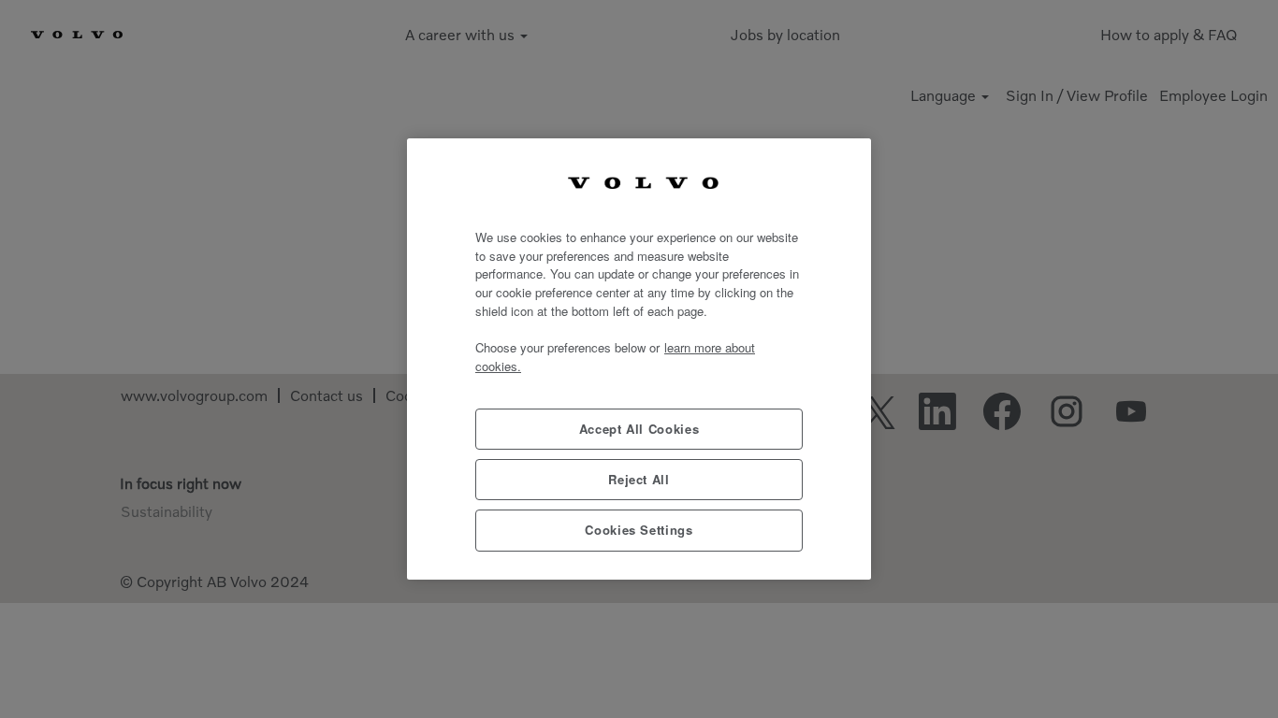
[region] (639, 358)
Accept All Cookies (639, 429)
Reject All (639, 479)
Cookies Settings (639, 529)
